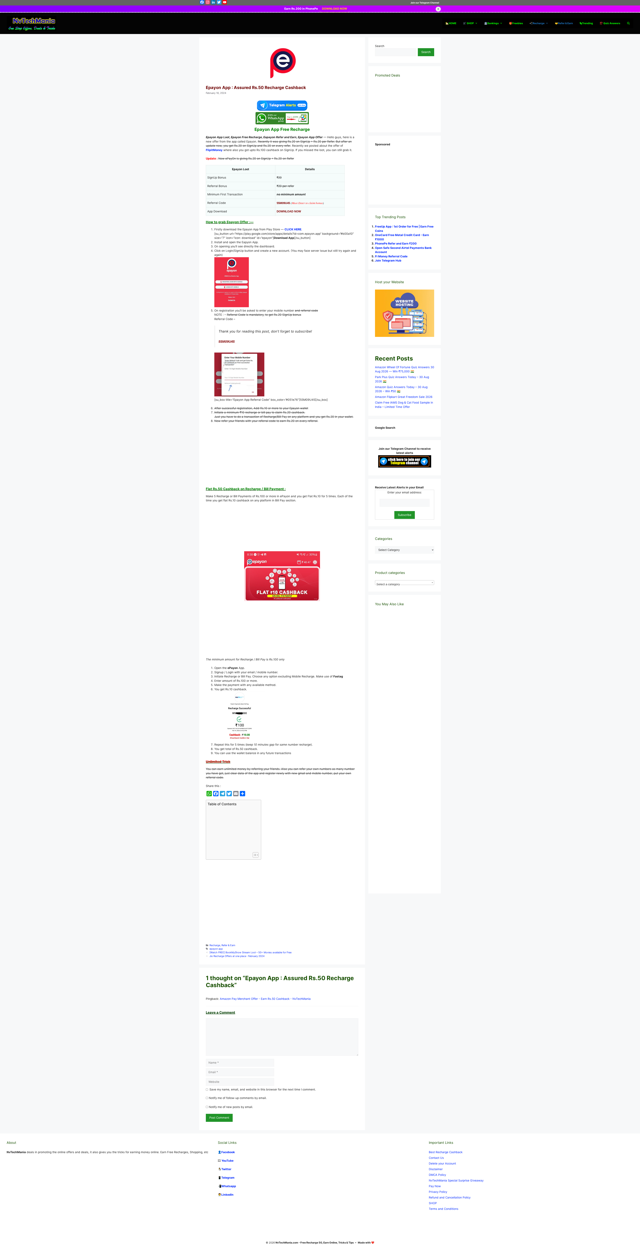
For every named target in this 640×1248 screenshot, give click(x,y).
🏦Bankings (491, 23)
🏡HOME (451, 23)
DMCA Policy (437, 1174)
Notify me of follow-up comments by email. (238, 1098)
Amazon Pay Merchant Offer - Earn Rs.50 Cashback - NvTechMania (265, 998)
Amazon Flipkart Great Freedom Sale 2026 (403, 397)
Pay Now (435, 1186)
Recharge (215, 945)
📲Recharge (537, 23)
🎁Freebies (516, 23)
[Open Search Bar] (628, 23)
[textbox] (404, 584)
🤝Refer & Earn (564, 23)
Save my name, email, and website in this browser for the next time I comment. (263, 1089)
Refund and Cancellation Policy (449, 1197)
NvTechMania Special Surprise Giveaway (456, 1180)
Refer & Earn (228, 945)
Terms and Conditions (443, 1208)
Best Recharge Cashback (445, 1152)
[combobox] (404, 582)
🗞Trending (586, 23)
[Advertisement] (282, 455)
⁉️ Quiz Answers (610, 23)
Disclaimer (436, 1169)
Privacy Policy (438, 1191)
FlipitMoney (214, 150)
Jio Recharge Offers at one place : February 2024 (237, 956)
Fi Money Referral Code (391, 256)
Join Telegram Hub (388, 260)
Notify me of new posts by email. (231, 1107)
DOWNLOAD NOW (334, 8)
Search (379, 46)
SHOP (433, 1203)
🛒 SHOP (468, 23)
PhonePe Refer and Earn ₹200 (396, 243)
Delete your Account (442, 1163)
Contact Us (436, 1157)
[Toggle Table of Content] (254, 855)
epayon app (216, 948)
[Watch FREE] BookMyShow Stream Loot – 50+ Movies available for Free (251, 952)
